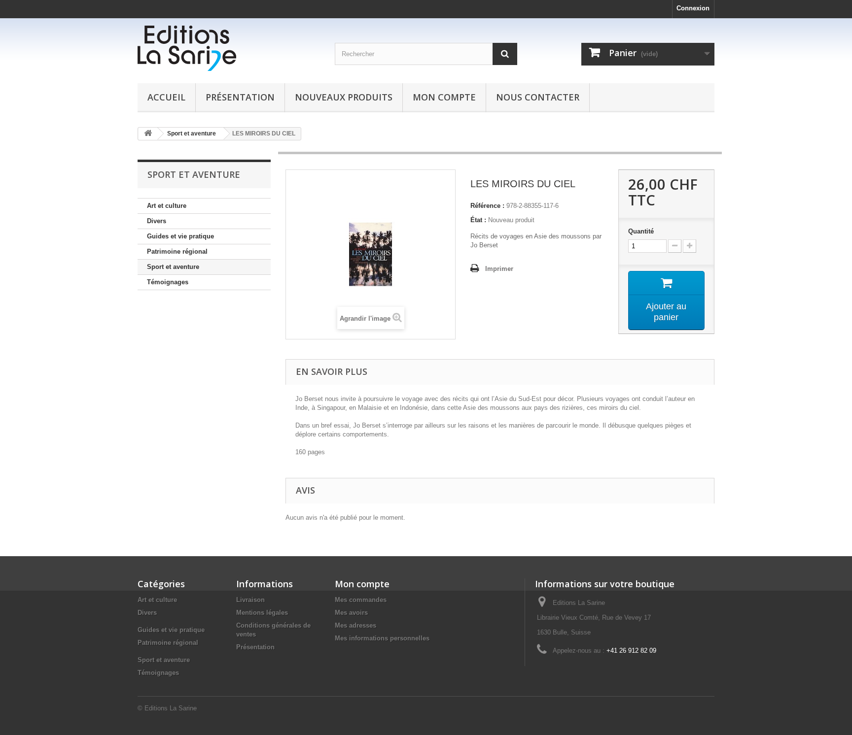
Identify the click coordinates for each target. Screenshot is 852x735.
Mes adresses (355, 625)
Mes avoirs (351, 612)
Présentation (240, 97)
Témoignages (167, 282)
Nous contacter (537, 97)
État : (478, 220)
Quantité (641, 231)
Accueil (166, 97)
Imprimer (499, 268)
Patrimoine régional (177, 251)
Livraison (250, 599)
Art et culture (166, 205)
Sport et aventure (173, 266)
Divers (156, 221)
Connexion (693, 8)
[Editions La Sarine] (229, 48)
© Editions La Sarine (167, 708)
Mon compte (444, 97)
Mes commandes (361, 599)
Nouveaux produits (343, 97)
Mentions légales (262, 612)
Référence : (487, 205)
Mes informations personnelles (382, 638)
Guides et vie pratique (180, 236)
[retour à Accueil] (148, 134)
